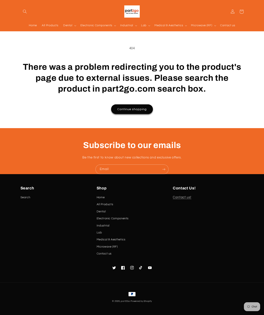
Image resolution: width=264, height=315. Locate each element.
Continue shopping (132, 109)
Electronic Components (113, 218)
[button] (24, 11)
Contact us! (182, 197)
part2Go (125, 301)
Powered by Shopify (141, 301)
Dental (101, 211)
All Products (105, 204)
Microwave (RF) (107, 246)
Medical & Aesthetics (111, 239)
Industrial (103, 225)
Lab (99, 232)
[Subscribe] (163, 169)
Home (101, 197)
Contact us (104, 253)
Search (25, 197)
